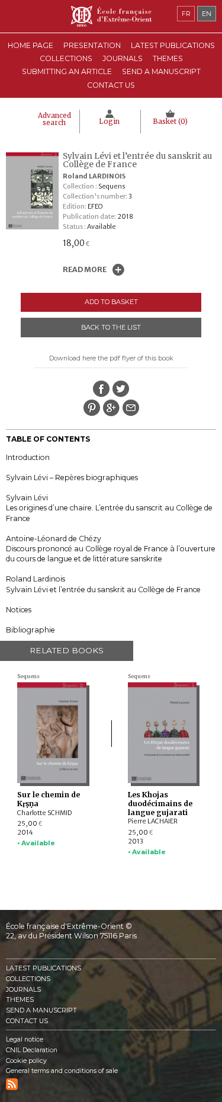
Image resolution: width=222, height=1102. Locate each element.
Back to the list (111, 327)
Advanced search (54, 119)
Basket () (170, 121)
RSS (12, 1084)
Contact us (111, 85)
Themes (20, 999)
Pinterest (92, 408)
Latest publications (173, 45)
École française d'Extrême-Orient (111, 16)
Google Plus (111, 408)
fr (186, 13)
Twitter (121, 389)
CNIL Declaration (31, 1050)
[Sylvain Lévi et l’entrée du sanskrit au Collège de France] (35, 227)
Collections (28, 979)
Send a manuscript (161, 71)
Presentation (92, 45)
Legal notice (24, 1039)
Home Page (30, 45)
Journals (23, 989)
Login (109, 121)
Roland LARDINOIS (94, 176)
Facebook (101, 389)
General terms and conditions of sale (62, 1071)
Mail (131, 408)
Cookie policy (26, 1061)
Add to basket (111, 302)
